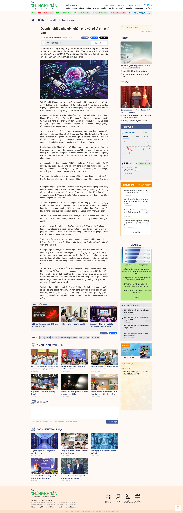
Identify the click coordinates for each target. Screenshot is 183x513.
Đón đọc (125, 346)
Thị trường (127, 127)
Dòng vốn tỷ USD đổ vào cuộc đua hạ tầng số (43, 393)
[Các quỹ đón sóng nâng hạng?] (136, 255)
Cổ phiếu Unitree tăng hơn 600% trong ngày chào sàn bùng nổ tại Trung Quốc (136, 223)
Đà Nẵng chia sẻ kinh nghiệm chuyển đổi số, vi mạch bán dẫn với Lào (104, 367)
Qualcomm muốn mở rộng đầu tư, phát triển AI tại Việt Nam (135, 111)
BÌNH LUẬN (43, 401)
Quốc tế (119, 8)
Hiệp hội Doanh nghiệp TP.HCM (68, 337)
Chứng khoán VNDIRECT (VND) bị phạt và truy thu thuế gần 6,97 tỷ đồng (136, 279)
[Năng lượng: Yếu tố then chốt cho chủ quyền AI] (104, 441)
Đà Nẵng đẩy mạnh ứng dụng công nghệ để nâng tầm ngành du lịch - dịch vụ (136, 212)
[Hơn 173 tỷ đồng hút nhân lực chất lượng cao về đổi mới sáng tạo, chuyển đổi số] (44, 357)
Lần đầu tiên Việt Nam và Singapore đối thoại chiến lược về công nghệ (44, 477)
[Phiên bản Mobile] (150, 5)
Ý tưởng (72, 20)
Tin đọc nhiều (144, 185)
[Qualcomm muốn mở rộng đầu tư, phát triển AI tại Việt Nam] (136, 97)
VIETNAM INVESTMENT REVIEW (134, 5)
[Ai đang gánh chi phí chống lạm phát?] (74, 314)
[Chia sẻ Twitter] (147, 5)
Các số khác (128, 358)
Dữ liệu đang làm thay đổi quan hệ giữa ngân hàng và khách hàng (135, 66)
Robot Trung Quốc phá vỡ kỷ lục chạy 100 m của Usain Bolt (136, 191)
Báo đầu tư (120, 5)
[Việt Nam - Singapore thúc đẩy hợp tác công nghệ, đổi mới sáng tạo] (74, 466)
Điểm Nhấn (136, 244)
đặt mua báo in (74, 5)
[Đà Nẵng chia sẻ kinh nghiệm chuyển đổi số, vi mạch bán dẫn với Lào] (104, 357)
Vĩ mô (81, 8)
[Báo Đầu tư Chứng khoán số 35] (145, 352)
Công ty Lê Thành (84, 337)
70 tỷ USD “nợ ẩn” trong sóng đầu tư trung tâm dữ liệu (42, 452)
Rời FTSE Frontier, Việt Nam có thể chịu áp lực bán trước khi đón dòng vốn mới (136, 285)
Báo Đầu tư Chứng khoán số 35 (133, 351)
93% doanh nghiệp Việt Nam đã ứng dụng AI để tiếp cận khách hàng (102, 325)
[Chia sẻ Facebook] (144, 5)
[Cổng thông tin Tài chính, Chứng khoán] (44, 5)
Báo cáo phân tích (131, 305)
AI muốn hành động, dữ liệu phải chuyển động (136, 75)
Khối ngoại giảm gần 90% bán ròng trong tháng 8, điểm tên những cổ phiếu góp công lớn (136, 271)
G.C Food (54, 337)
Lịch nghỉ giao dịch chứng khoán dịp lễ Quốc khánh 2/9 (136, 291)
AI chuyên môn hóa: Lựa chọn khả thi (135, 121)
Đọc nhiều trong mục (50, 429)
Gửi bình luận (112, 422)
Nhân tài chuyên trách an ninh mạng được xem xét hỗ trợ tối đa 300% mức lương (136, 201)
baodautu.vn (58, 37)
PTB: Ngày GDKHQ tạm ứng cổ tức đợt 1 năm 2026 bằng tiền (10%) (136, 373)
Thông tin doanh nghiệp (96, 8)
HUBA (42, 337)
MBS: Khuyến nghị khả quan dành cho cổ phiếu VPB (136, 327)
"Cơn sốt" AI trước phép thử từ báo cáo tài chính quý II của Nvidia (74, 393)
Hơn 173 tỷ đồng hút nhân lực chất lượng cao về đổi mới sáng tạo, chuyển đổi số (44, 367)
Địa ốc (111, 8)
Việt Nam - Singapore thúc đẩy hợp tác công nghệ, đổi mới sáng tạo (73, 477)
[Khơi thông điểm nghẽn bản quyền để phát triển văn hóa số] (74, 357)
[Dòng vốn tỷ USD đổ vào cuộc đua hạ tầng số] (44, 382)
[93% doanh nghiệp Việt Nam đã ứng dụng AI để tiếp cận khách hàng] (103, 314)
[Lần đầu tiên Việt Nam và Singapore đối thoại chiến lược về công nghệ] (44, 466)
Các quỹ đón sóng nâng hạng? (136, 265)
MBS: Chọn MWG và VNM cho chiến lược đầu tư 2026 (136, 334)
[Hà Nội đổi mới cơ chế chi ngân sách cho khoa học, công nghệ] (74, 441)
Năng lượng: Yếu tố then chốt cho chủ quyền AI (103, 452)
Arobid (48, 337)
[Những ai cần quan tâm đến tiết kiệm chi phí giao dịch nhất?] (45, 314)
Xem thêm (136, 232)
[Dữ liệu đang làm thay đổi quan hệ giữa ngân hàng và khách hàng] (136, 53)
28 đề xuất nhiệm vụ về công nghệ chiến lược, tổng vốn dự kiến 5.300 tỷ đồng (104, 393)
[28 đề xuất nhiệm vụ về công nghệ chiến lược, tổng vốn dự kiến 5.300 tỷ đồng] (104, 382)
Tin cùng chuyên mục (50, 345)
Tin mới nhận (128, 185)
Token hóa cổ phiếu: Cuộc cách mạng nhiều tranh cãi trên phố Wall (137, 116)
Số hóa (37, 19)
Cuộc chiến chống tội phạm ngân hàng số (136, 71)
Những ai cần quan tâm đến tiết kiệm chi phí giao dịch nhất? (45, 325)
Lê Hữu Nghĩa (95, 337)
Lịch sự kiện (127, 363)
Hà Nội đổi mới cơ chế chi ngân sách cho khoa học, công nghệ (74, 452)
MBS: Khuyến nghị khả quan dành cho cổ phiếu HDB (136, 311)
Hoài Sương (49, 37)
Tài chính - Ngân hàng (134, 8)
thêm (148, 8)
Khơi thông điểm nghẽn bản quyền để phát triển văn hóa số (73, 367)
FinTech (62, 20)
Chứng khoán (71, 8)
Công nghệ (51, 20)
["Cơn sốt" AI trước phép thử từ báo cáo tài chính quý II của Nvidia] (74, 382)
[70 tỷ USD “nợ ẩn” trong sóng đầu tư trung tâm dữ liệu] (44, 441)
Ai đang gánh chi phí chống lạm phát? (73, 324)
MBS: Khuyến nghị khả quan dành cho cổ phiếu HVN (136, 319)
